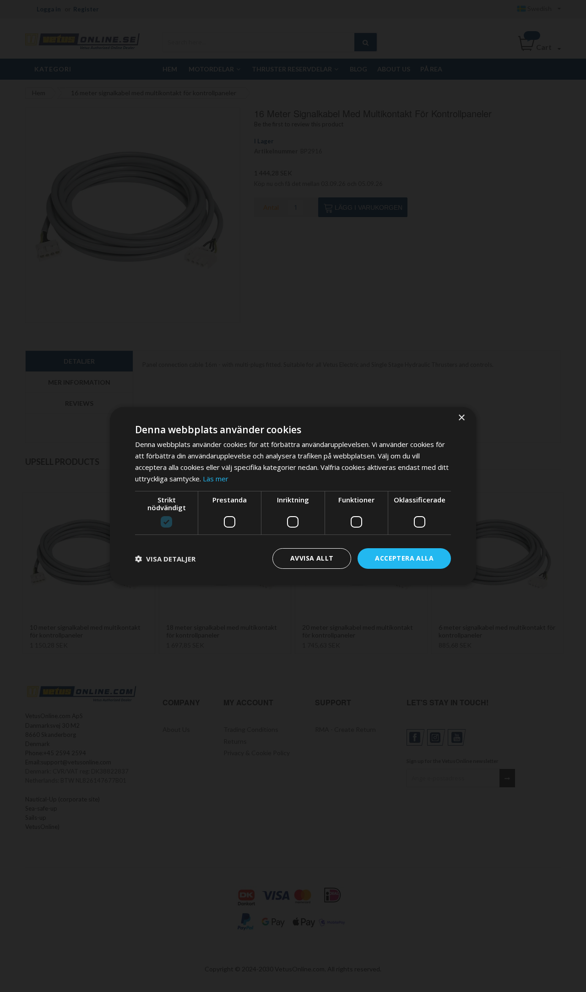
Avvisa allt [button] (311, 558)
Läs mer (215, 478)
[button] (165, 559)
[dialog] (293, 496)
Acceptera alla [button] (404, 558)
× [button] (461, 417)
